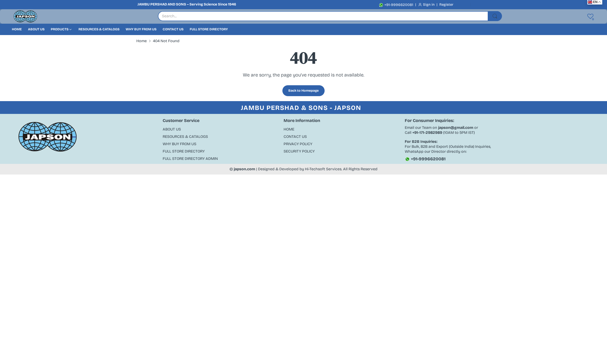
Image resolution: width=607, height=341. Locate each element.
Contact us (295, 136)
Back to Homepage (303, 91)
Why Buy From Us (179, 144)
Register (446, 4)
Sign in (429, 4)
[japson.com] (25, 16)
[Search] (495, 16)
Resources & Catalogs (185, 136)
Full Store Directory (184, 151)
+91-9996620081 (398, 5)
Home (289, 129)
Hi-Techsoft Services (323, 169)
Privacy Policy (298, 144)
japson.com (244, 169)
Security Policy (299, 151)
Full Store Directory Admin (190, 158)
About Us (172, 129)
